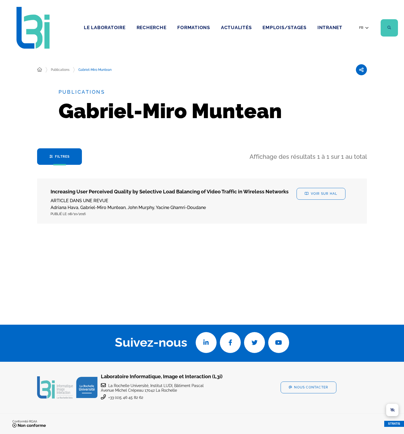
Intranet (329, 27)
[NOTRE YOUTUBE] (278, 342)
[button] (389, 28)
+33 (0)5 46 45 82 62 (125, 397)
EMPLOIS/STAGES (284, 27)
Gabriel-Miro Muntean (95, 70)
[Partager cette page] (361, 69)
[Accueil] (39, 69)
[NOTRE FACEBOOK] (230, 342)
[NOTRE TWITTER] (254, 342)
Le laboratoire (105, 27)
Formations (193, 27)
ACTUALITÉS (236, 27)
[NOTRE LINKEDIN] (206, 342)
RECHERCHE (152, 27)
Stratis (394, 423)
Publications (60, 70)
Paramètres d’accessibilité (392, 410)
